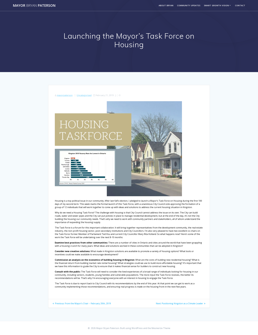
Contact (240, 5)
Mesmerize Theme (160, 328)
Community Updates (188, 5)
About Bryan (166, 5)
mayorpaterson (65, 95)
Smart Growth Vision (216, 5)
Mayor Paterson (34, 5)
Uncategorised (84, 95)
